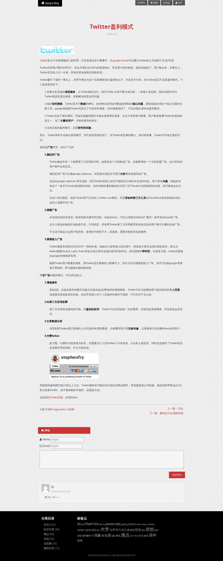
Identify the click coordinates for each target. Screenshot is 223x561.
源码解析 (86, 535)
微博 (132, 529)
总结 (138, 530)
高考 (79, 540)
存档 (155, 2)
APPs (142, 2)
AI (78, 523)
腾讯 (118, 535)
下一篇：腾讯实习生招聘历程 (166, 413)
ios (96, 523)
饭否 (146, 535)
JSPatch (132, 524)
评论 (136, 535)
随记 (46, 534)
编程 (114, 535)
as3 (83, 524)
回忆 (98, 530)
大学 (104, 529)
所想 (150, 529)
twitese (151, 524)
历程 (93, 529)
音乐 (141, 535)
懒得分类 (49, 548)
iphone (102, 524)
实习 (124, 530)
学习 (118, 530)
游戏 (79, 535)
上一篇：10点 (175, 408)
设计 (132, 535)
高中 (153, 535)
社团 (108, 535)
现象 (97, 535)
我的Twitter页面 (54, 397)
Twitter (43, 60)
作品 (167, 2)
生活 (46, 524)
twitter (62, 409)
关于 (180, 2)
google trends (120, 60)
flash (89, 523)
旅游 (156, 530)
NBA (138, 524)
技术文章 (49, 529)
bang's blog (52, 3)
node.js (144, 524)
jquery (124, 524)
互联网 (49, 409)
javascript (113, 524)
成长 (143, 530)
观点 (125, 535)
